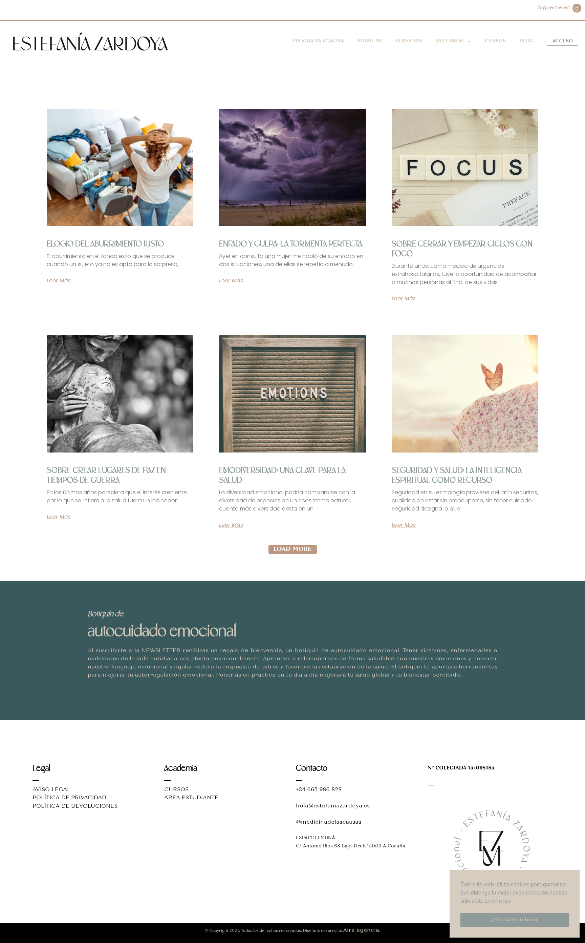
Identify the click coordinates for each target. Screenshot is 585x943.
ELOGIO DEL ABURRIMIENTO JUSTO (105, 244)
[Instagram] (576, 8)
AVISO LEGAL (51, 789)
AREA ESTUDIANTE (191, 798)
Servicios (408, 41)
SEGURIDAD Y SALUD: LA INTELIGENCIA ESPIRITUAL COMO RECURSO (457, 475)
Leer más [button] (497, 901)
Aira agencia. (362, 930)
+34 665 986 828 (319, 789)
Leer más (59, 280)
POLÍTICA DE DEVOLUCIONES (74, 806)
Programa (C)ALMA (318, 41)
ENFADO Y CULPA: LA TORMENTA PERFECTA (290, 244)
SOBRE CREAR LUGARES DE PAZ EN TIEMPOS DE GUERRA (106, 475)
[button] (292, 549)
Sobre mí (370, 41)
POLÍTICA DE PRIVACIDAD (69, 798)
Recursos (449, 41)
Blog (526, 41)
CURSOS (176, 789)
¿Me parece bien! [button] (514, 920)
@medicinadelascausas (328, 822)
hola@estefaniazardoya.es (333, 806)
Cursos (495, 41)
